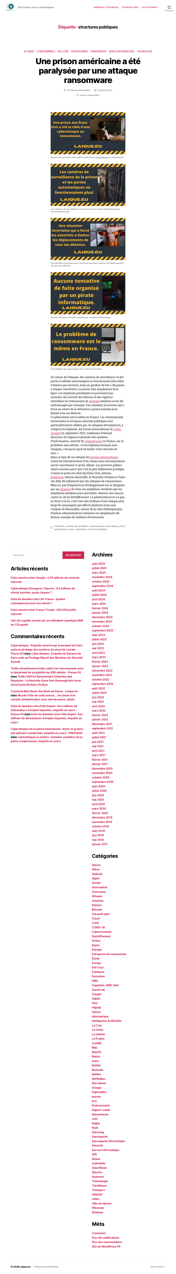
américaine (59, 526)
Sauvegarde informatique (108, 1141)
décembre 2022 (102, 670)
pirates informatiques (104, 457)
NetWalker (99, 1078)
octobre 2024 (100, 581)
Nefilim (96, 1074)
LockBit (97, 1043)
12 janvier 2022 (105, 90)
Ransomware (98, 51)
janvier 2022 (100, 719)
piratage (65, 489)
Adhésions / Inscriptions (106, 7)
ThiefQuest (99, 1185)
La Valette (98, 1034)
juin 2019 (98, 835)
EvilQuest (98, 972)
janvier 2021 (100, 764)
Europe (96, 963)
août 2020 (98, 786)
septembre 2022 (102, 684)
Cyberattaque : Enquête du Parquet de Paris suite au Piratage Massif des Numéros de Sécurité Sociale (46, 657)
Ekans (96, 945)
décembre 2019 (102, 817)
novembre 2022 (102, 675)
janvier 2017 (100, 844)
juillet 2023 (99, 639)
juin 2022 (98, 697)
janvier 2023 (100, 666)
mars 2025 (99, 572)
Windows (98, 1207)
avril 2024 (98, 599)
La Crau (97, 1025)
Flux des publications (105, 1237)
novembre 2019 (102, 822)
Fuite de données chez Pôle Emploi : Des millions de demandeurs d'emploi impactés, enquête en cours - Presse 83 (44, 710)
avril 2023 (98, 652)
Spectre (97, 1172)
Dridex (96, 940)
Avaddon (97, 900)
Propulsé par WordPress (46, 1266)
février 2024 (100, 608)
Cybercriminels (46, 51)
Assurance (99, 891)
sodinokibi (98, 1163)
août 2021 (98, 733)
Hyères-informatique (80, 90)
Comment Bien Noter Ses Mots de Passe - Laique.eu (44, 691)
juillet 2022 (99, 692)
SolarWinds (99, 1167)
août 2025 (98, 563)
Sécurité (97, 1145)
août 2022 (98, 688)
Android (97, 874)
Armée (96, 883)
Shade (96, 1159)
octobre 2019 (100, 826)
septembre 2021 (102, 728)
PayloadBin (99, 1092)
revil (95, 1118)
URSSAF (97, 1194)
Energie (97, 949)
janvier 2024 (100, 612)
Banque (97, 905)
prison (71, 529)
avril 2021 (98, 750)
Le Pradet (98, 1038)
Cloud (96, 918)
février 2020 (100, 813)
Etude (96, 958)
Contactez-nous (130, 7)
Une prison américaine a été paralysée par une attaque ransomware (88, 70)
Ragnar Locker (101, 1110)
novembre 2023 (102, 621)
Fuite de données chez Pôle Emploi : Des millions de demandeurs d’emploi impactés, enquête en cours (47, 718)
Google (96, 994)
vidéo (95, 1199)
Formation (98, 976)
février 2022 (100, 715)
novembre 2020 (102, 773)
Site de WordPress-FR (106, 1246)
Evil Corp (63, 51)
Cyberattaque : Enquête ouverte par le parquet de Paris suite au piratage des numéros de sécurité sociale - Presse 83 (46, 649)
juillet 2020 (99, 790)
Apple (96, 878)
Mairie (96, 1056)
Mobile (96, 1065)
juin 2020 (98, 795)
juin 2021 (98, 741)
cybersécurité (93, 441)
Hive (95, 1003)
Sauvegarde (100, 1136)
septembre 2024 (102, 586)
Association (99, 887)
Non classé (99, 1083)
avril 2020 (98, 804)
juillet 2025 (99, 568)
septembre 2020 (102, 781)
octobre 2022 (100, 679)
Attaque (29, 51)
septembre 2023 (102, 630)
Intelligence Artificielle (106, 1020)
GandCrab (98, 989)
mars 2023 (99, 657)
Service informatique (121, 51)
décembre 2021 (102, 724)
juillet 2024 (99, 594)
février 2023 (100, 661)
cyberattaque (101, 157)
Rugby (96, 1123)
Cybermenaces (97, 526)
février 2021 (100, 759)
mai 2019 (98, 839)
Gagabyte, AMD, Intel (105, 985)
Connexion (99, 1233)
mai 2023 (98, 648)
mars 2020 (99, 808)
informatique (111, 526)
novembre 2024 (102, 577)
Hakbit (96, 998)
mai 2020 (98, 799)
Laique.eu (25, 1266)
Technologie (144, 51)
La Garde (97, 1029)
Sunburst (98, 1176)
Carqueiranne (101, 914)
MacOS (96, 1052)
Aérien (96, 865)
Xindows (97, 1212)
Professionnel (79, 51)
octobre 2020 (100, 777)
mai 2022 (98, 701)
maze (95, 1061)
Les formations (150, 7)
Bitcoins (97, 909)
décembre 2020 (102, 768)
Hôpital (96, 1007)
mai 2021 (98, 746)
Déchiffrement (101, 936)
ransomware (81, 529)
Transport (98, 1190)
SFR (94, 1154)
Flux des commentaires (107, 1242)
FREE (95, 980)
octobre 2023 (100, 626)
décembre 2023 (102, 617)
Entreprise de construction (109, 954)
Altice (95, 869)
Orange (96, 1087)
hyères (96, 1012)
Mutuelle (97, 1070)
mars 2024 (99, 603)
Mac (94, 1047)
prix (94, 1101)
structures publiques (97, 529)
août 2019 (98, 831)
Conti (95, 923)
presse (96, 1096)
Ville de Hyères (102, 1203)
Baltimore (57, 477)
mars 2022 (99, 710)
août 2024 (98, 590)
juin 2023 (98, 644)
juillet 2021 (99, 737)
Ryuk (95, 1127)
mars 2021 (99, 755)
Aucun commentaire (89, 95)
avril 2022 (98, 706)
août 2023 (98, 635)
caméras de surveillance (77, 526)
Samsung (98, 1132)
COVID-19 (98, 927)
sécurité (94, 401)
